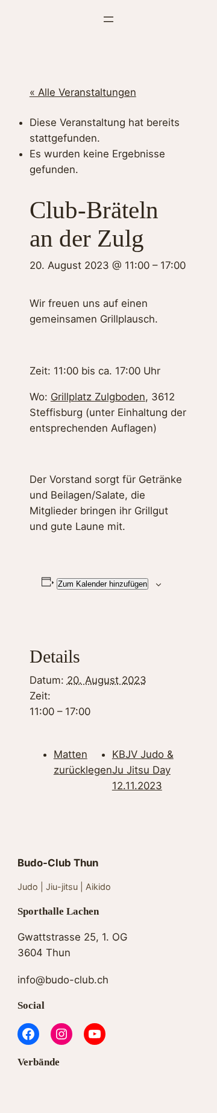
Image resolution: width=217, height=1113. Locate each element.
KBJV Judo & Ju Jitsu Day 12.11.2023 (143, 770)
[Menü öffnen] (108, 19)
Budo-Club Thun (57, 863)
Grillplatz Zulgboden (98, 397)
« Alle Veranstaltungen (83, 92)
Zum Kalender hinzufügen (102, 583)
